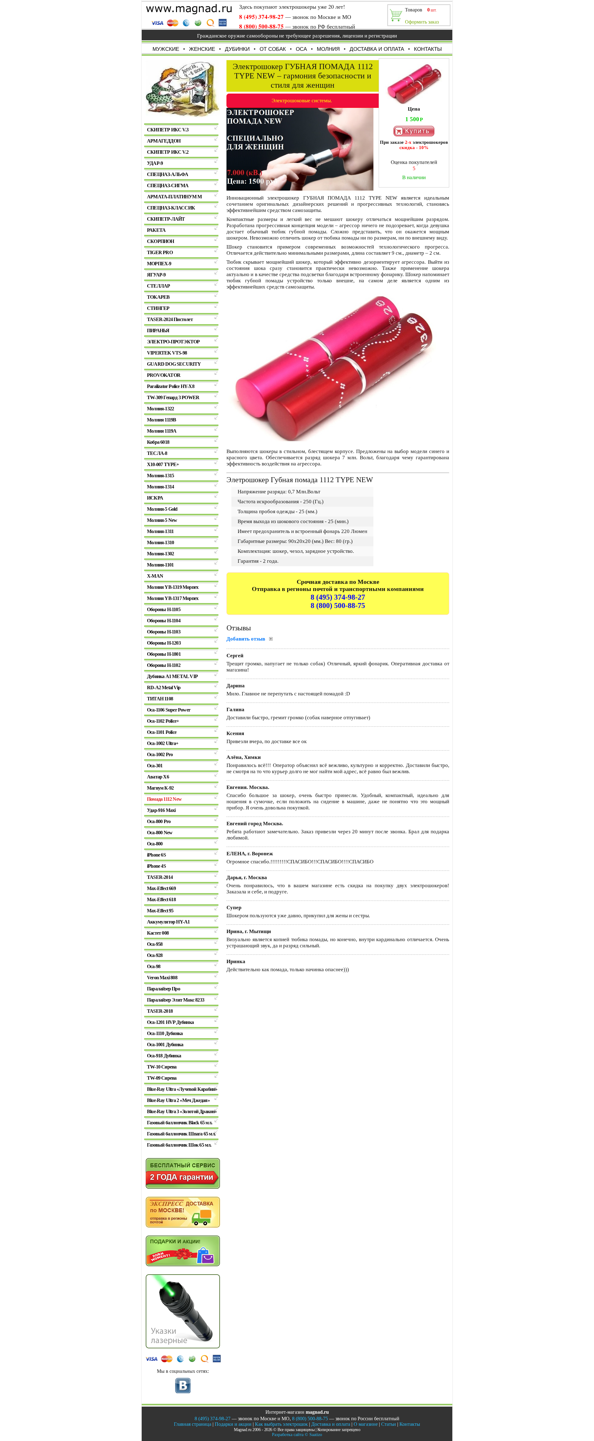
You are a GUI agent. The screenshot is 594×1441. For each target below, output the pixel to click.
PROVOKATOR (163, 375)
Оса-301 (154, 765)
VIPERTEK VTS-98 (167, 352)
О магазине (366, 1424)
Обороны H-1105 (163, 609)
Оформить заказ (422, 21)
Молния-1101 (160, 564)
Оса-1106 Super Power (168, 709)
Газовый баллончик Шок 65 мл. (179, 1145)
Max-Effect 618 (161, 899)
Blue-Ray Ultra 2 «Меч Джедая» (178, 1100)
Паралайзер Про (163, 988)
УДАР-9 (155, 163)
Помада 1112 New (164, 799)
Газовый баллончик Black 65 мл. (179, 1122)
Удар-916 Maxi (161, 810)
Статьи (388, 1424)
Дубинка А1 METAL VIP (172, 676)
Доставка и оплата (330, 1424)
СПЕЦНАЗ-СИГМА (168, 185)
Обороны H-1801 (164, 654)
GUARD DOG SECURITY (174, 364)
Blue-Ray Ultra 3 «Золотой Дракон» (182, 1111)
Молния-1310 (160, 542)
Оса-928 (154, 955)
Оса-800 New (159, 832)
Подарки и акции (233, 1424)
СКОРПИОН (160, 241)
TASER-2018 (160, 1011)
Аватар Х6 (158, 776)
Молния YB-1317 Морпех (172, 598)
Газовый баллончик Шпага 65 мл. (181, 1133)
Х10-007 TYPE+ (163, 464)
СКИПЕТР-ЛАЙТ (166, 219)
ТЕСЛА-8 (157, 453)
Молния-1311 (160, 531)
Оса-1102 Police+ (163, 721)
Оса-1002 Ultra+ (162, 743)
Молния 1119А (161, 431)
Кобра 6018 (158, 442)
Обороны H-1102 (163, 665)
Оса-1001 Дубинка (165, 1044)
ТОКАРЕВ (158, 297)
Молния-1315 (160, 475)
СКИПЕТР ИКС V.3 (167, 129)
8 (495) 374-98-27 (261, 16)
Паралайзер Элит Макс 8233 (175, 1000)
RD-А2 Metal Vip (163, 687)
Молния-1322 (160, 408)
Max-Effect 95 (160, 910)
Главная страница (192, 1424)
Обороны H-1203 (164, 643)
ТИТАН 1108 (160, 698)
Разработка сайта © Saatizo (297, 1434)
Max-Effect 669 (161, 888)
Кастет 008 (158, 933)
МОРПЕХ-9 (159, 263)
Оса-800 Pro (158, 821)
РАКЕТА (156, 230)
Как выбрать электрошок (281, 1424)
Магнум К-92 (160, 788)
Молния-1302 (160, 553)
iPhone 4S (156, 866)
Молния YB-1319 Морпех (172, 587)
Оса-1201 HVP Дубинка (170, 1022)
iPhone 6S (156, 854)
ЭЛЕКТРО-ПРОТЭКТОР (173, 341)
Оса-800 (154, 843)
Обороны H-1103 (163, 631)
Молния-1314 (160, 486)
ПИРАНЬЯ (158, 330)
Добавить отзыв (246, 639)
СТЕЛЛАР (158, 286)
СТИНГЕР (158, 308)
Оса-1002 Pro (160, 754)
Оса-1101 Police (161, 732)
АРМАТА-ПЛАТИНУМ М (174, 196)
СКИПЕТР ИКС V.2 (167, 152)
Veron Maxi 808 (162, 977)
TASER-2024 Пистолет (170, 319)
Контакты (409, 1424)
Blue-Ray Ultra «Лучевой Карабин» (182, 1089)
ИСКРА (155, 497)
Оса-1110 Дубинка (165, 1033)
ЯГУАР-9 (156, 274)
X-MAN (155, 576)
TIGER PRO (160, 252)
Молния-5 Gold (162, 509)
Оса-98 (153, 966)
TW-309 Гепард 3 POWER (173, 397)
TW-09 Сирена (161, 1078)
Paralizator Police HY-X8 (170, 386)
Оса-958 (154, 944)
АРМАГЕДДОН (163, 140)
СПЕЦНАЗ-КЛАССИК (171, 207)
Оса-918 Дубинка (164, 1055)
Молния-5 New (162, 520)
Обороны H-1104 (163, 620)
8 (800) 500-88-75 (261, 26)
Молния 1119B (161, 419)
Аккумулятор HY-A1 (168, 921)
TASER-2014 (160, 877)
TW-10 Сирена (161, 1066)
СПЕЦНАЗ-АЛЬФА (167, 174)
